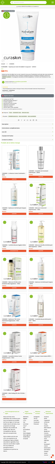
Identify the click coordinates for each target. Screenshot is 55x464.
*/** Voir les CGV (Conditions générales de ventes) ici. (12, 109)
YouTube (36, 420)
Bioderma (46, 431)
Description (5, 124)
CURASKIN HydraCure (13, 116)
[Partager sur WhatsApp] (18, 120)
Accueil (3, 64)
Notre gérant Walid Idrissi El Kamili (27, 436)
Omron (46, 455)
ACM (45, 438)
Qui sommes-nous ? (26, 424)
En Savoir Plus (14, 250)
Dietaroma (47, 437)
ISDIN (45, 418)
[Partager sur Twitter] (24, 120)
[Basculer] (2, 124)
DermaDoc (47, 449)
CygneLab (47, 420)
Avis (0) (4, 132)
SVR (45, 442)
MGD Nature (47, 427)
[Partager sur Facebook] (21, 120)
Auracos (46, 417)
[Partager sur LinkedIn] (33, 120)
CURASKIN (11, 64)
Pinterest (36, 424)
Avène (46, 446)
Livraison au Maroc (7, 139)
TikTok (35, 418)
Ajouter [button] (14, 179)
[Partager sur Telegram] (36, 120)
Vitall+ (46, 453)
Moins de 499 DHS (32, 116)
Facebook (36, 422)
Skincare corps (25, 112)
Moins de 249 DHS (23, 116)
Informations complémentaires (11, 128)
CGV (24, 431)
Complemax (47, 435)
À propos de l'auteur (7, 136)
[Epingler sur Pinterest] (30, 120)
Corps (10, 112)
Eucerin (46, 426)
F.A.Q (24, 420)
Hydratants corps (17, 112)
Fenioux (46, 451)
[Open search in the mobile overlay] (28, 2)
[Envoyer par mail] (27, 120)
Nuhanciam (47, 448)
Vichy (45, 429)
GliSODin (46, 440)
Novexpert (47, 444)
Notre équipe (27, 433)
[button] (3, 60)
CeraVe (46, 433)
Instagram (37, 417)
